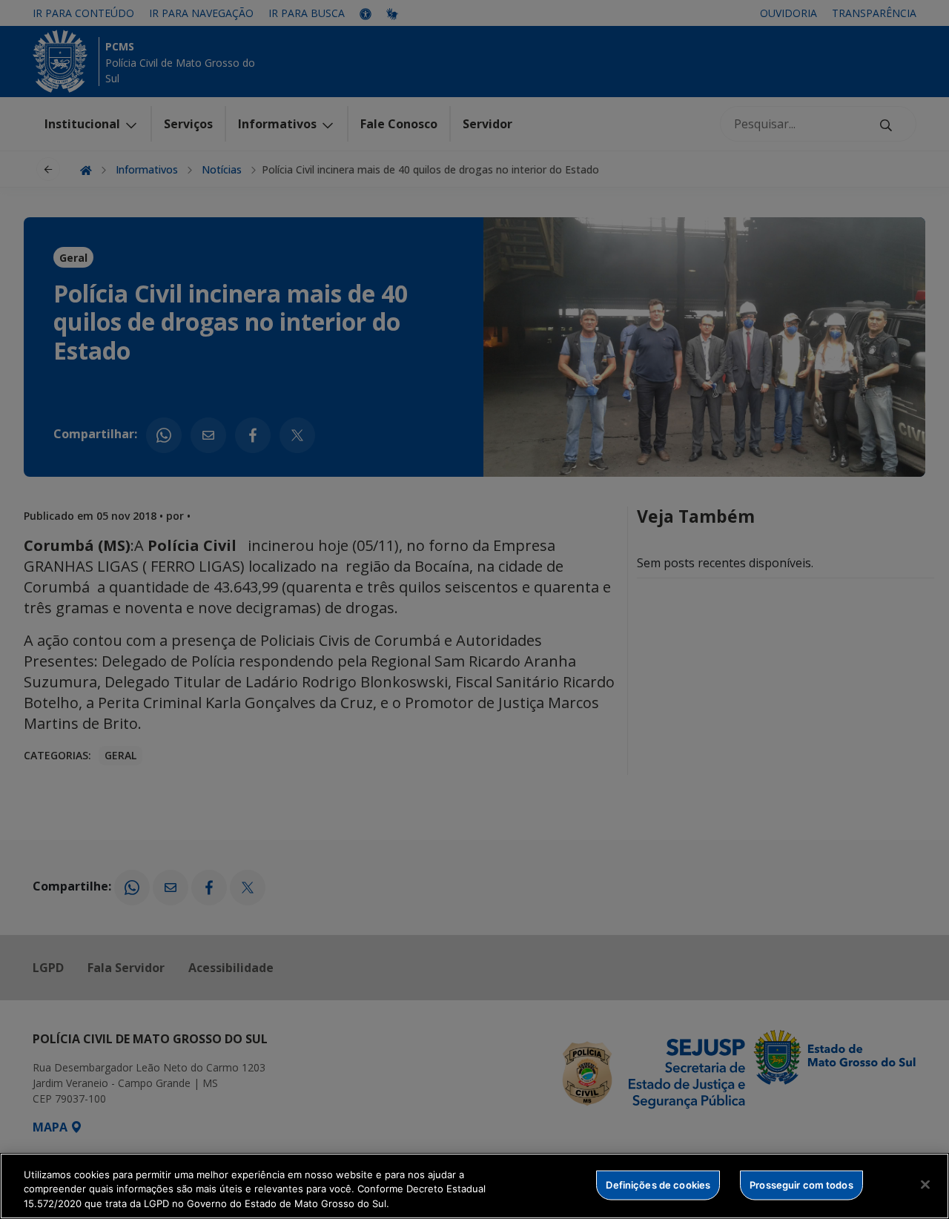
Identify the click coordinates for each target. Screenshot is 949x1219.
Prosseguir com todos (801, 1184)
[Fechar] (925, 1184)
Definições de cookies (658, 1184)
